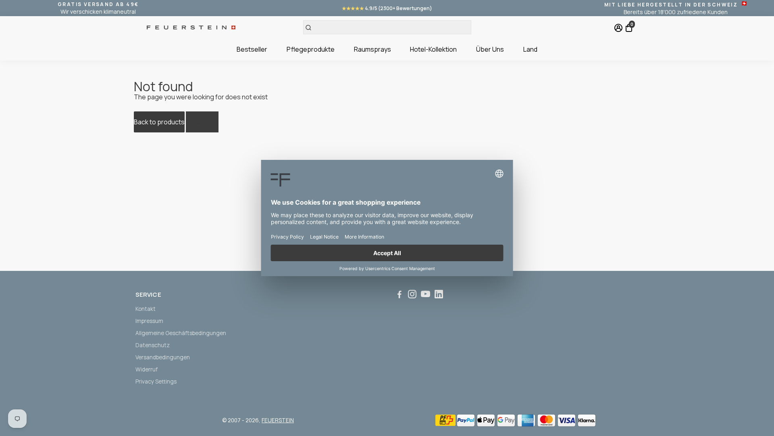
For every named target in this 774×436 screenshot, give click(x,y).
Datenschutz (152, 345)
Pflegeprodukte (311, 49)
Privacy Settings (156, 381)
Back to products (159, 121)
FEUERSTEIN (278, 420)
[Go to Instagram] (412, 295)
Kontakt (145, 308)
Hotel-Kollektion (433, 49)
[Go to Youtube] (425, 295)
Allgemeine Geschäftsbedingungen (180, 333)
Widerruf (146, 369)
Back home (202, 121)
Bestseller (252, 49)
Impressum (149, 321)
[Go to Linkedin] (439, 295)
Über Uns (490, 49)
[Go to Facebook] (399, 295)
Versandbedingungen (162, 357)
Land (530, 49)
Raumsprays (372, 49)
